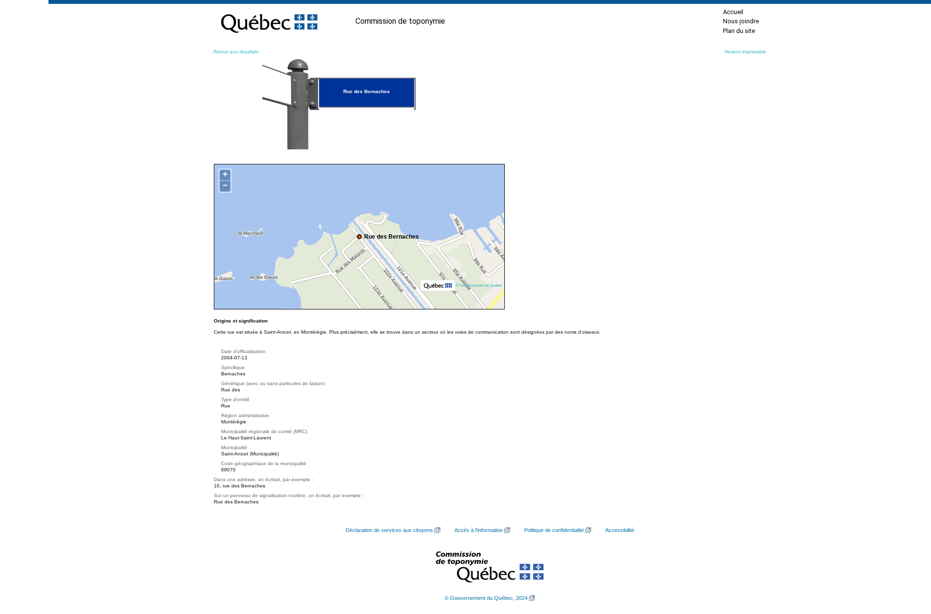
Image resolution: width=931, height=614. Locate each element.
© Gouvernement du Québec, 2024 (486, 598)
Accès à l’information (478, 530)
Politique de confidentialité (554, 530)
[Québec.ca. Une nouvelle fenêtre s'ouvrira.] (269, 21)
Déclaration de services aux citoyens (389, 530)
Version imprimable (745, 51)
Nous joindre (741, 21)
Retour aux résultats (235, 51)
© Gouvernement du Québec (479, 285)
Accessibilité (619, 530)
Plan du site (739, 30)
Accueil (733, 12)
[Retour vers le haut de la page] (906, 560)
